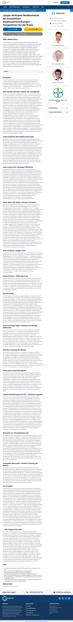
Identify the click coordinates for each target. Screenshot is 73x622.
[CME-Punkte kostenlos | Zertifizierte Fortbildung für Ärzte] (4, 10)
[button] (25, 7)
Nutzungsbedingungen (31, 608)
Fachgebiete (25, 7)
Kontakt (50, 613)
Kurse (7, 10)
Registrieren (65, 2)
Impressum (28, 606)
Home (5, 7)
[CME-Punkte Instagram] (62, 598)
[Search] (69, 7)
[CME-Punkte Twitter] (66, 598)
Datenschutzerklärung (31, 610)
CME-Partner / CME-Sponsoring (32, 614)
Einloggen (55, 2)
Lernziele (6, 71)
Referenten (36, 7)
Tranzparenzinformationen (55, 112)
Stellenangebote (29, 612)
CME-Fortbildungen (14, 7)
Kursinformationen (53, 108)
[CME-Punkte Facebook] (69, 598)
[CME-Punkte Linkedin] (59, 598)
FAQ (42, 7)
